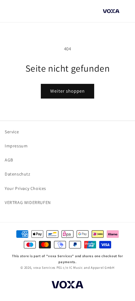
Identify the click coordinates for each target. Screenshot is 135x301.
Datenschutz (17, 174)
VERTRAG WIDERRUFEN (28, 202)
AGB (9, 160)
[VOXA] (67, 285)
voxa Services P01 (47, 267)
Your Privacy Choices (25, 188)
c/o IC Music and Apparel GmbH (88, 267)
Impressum (16, 146)
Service (12, 132)
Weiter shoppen (67, 91)
